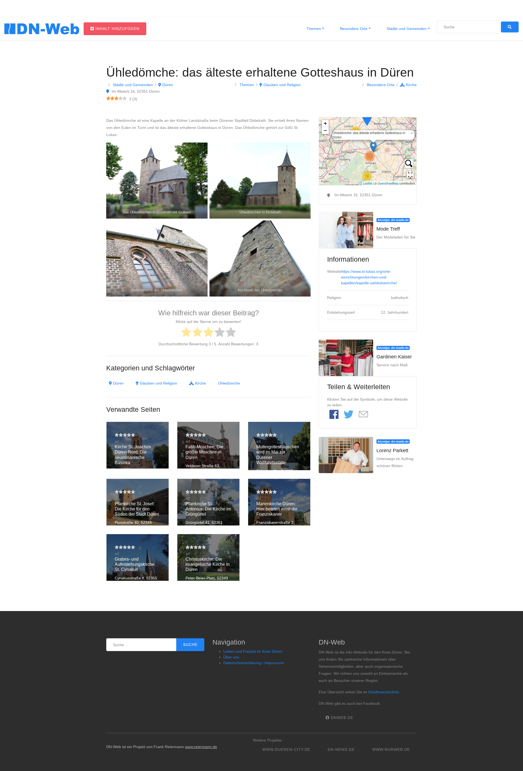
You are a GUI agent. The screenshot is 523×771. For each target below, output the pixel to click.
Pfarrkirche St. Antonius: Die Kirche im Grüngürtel (208, 508)
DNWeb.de (341, 717)
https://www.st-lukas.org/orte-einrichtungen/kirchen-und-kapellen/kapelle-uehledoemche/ (369, 277)
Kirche (411, 85)
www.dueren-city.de (286, 749)
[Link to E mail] (363, 414)
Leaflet (367, 183)
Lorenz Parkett (392, 450)
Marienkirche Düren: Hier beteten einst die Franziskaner (276, 508)
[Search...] (409, 163)
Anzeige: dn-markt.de (393, 220)
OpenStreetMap (388, 183)
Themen (313, 28)
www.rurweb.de (391, 749)
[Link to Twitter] (348, 414)
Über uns (231, 657)
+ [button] (325, 123)
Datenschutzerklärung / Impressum (253, 663)
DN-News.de (341, 749)
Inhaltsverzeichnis (383, 692)
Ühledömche (229, 383)
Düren (167, 85)
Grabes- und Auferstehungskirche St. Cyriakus (134, 564)
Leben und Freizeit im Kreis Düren (252, 651)
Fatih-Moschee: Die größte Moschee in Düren (204, 452)
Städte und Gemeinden (406, 28)
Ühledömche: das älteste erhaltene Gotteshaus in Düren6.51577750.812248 (367, 151)
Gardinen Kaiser (394, 356)
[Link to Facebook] (334, 415)
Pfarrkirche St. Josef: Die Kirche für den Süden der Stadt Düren (137, 508)
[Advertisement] (368, 514)
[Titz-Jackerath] (367, 118)
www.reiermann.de (201, 747)
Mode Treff (388, 229)
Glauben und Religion (281, 85)
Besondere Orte (353, 28)
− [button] (325, 130)
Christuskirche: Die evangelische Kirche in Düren (208, 564)
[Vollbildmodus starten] (410, 174)
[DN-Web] (41, 28)
